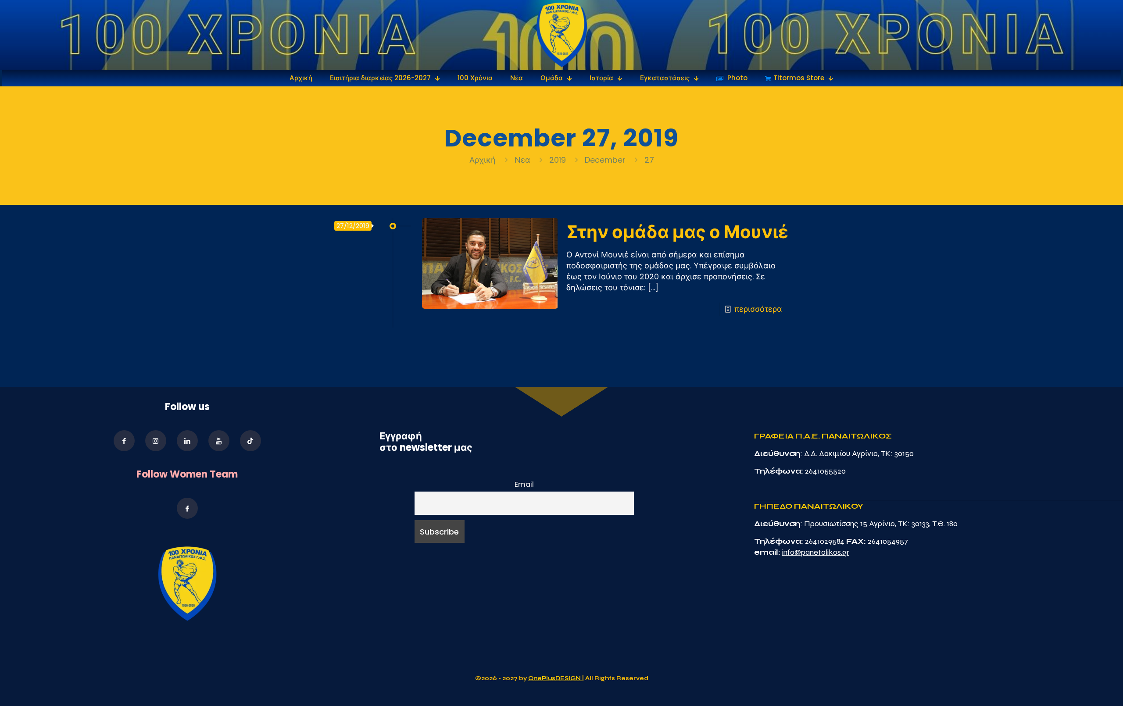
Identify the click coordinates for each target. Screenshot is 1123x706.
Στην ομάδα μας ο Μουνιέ (677, 232)
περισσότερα (758, 308)
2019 (557, 159)
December (605, 159)
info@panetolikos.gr (815, 552)
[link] (561, 35)
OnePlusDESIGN (555, 678)
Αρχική (483, 159)
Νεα (522, 159)
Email (524, 484)
